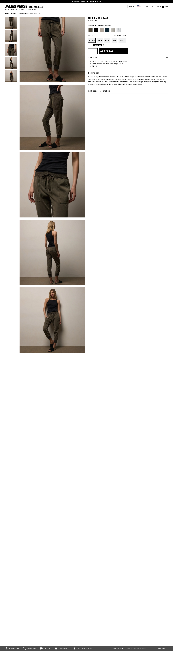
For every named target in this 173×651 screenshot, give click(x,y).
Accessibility (63, 648)
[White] (118, 30)
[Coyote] (101, 30)
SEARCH (131, 6)
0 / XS (92, 40)
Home (7, 13)
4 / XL (122, 40)
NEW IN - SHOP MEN (80, 1)
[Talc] (113, 30)
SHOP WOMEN (95, 1)
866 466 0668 (31, 648)
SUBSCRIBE (161, 648)
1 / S (100, 40)
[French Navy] (107, 30)
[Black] (96, 30)
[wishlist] (147, 6)
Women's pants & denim (19, 13)
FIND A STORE (14, 648)
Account (155, 6)
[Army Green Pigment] (90, 30)
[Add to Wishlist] (80, 20)
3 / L (114, 40)
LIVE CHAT (47, 648)
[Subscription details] (104, 45)
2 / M (107, 40)
